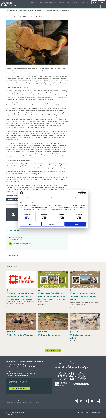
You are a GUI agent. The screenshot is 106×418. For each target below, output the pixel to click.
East (7, 338)
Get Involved (49, 2)
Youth (56, 2)
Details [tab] (53, 197)
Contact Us (29, 361)
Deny (30, 224)
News (87, 2)
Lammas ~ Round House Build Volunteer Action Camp (51, 295)
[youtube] (92, 401)
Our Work (40, 2)
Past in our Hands (12, 17)
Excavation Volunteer (50, 335)
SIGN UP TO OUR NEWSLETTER (18, 388)
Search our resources (35, 11)
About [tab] (76, 197)
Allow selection (53, 224)
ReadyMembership (95, 412)
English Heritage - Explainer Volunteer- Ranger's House (20, 295)
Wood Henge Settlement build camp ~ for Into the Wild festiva (83, 296)
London (8, 307)
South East (41, 305)
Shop (83, 2)
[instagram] (76, 401)
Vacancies (21, 361)
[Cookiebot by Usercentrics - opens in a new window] (79, 193)
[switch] (44, 218)
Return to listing (14, 255)
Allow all (75, 224)
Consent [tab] (29, 197)
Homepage (11, 11)
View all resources (51, 351)
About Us (33, 2)
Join (94, 2)
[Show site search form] (102, 6)
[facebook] (87, 401)
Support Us (76, 2)
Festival (61, 2)
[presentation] (10, 40)
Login (101, 2)
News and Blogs (22, 11)
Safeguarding (38, 361)
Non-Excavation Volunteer (21, 335)
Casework (69, 2)
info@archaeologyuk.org (21, 375)
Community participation (15, 200)
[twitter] (81, 401)
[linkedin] (98, 401)
